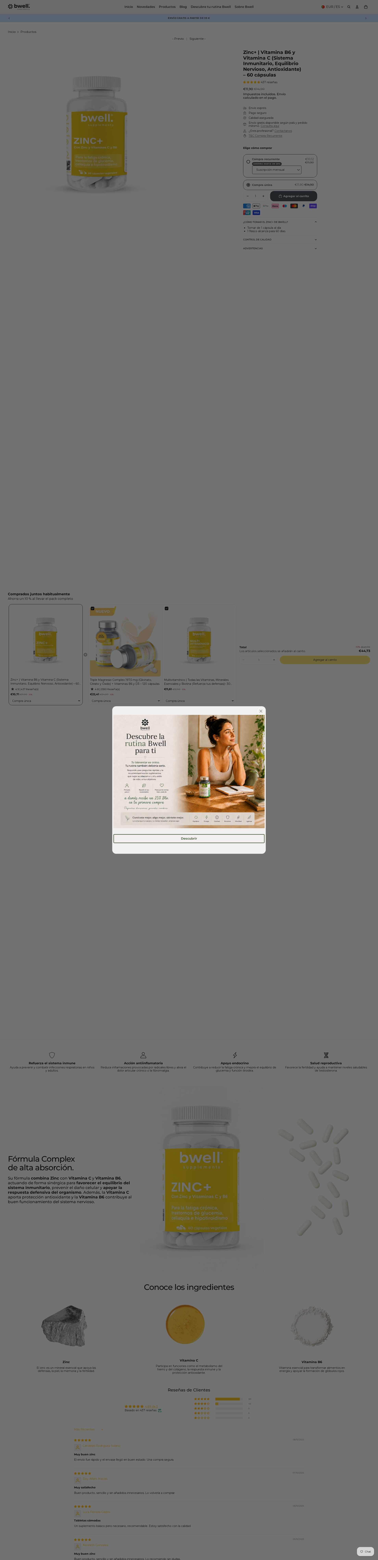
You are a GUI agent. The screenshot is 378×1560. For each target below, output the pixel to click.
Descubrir (189, 838)
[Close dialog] (261, 711)
